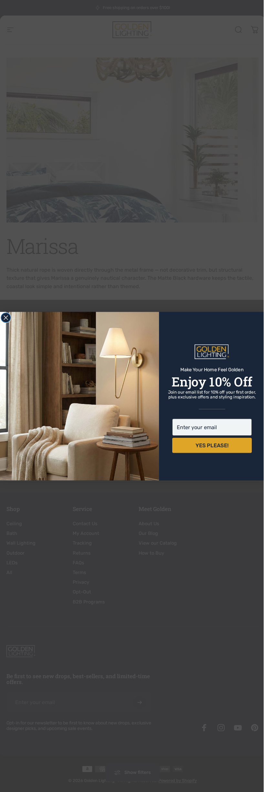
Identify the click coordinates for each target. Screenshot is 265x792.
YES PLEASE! (209, 445)
